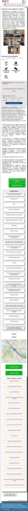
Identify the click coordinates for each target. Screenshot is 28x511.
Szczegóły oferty (14, 367)
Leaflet (17, 362)
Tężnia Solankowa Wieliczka (14, 402)
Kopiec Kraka (14, 435)
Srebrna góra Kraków (14, 457)
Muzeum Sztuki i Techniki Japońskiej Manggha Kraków (14, 480)
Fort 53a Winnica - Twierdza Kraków (14, 424)
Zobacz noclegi (14, 373)
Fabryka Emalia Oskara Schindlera (14, 468)
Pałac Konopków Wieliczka (14, 408)
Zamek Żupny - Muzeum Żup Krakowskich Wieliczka (14, 398)
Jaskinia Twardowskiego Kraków (14, 441)
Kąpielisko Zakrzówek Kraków (14, 430)
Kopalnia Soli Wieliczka (14, 392)
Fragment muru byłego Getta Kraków (14, 446)
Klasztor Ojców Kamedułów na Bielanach (14, 452)
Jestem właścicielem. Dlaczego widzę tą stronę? (10, 495)
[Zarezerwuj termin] (26, 7)
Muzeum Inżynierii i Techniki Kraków (14, 474)
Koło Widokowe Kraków (14, 463)
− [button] (3, 344)
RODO (11, 509)
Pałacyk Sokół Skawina (14, 381)
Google (24, 504)
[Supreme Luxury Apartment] (8, 34)
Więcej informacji (17, 185)
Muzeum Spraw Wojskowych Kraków (14, 413)
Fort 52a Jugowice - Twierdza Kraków (14, 419)
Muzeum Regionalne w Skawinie (14, 386)
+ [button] (3, 342)
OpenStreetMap (23, 362)
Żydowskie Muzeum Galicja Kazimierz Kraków (14, 485)
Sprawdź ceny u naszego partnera (17, 180)
